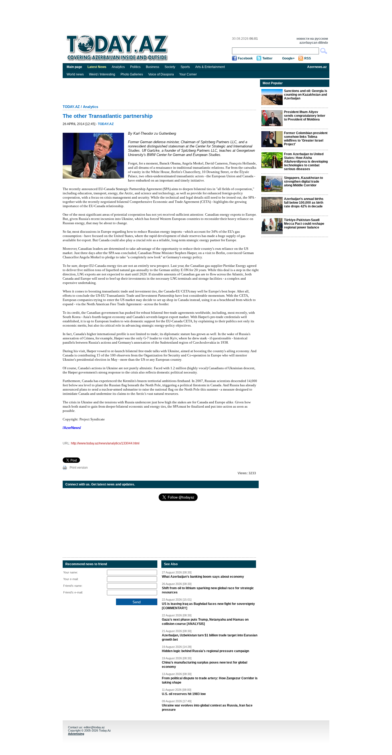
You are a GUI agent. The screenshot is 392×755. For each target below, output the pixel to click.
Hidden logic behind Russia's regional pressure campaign (205, 651)
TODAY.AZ (71, 107)
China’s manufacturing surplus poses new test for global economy (204, 665)
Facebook (245, 58)
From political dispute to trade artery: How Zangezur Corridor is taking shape (210, 680)
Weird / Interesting (102, 74)
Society (170, 67)
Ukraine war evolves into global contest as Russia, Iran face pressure (207, 708)
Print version (79, 467)
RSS (307, 58)
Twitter (267, 58)
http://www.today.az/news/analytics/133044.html (105, 443)
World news (75, 74)
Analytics (118, 67)
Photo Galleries (132, 74)
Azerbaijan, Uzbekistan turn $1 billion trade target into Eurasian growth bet (209, 637)
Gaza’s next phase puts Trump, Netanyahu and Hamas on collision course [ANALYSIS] (205, 622)
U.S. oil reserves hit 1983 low (184, 694)
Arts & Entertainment (210, 67)
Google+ (288, 58)
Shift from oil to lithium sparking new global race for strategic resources (208, 590)
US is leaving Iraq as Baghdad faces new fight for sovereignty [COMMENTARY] (208, 606)
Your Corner (188, 74)
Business (152, 67)
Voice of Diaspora (161, 74)
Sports (185, 67)
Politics (135, 67)
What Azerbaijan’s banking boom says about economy (203, 577)
